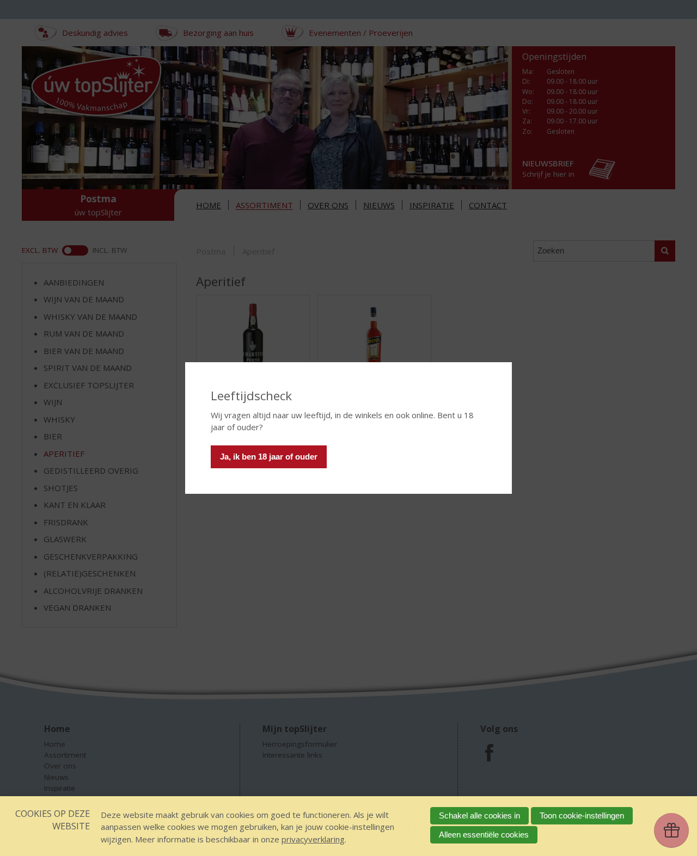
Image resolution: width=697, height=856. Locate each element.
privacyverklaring (313, 839)
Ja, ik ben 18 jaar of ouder (268, 456)
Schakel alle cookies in (479, 815)
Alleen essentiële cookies (484, 834)
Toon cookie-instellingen (582, 815)
